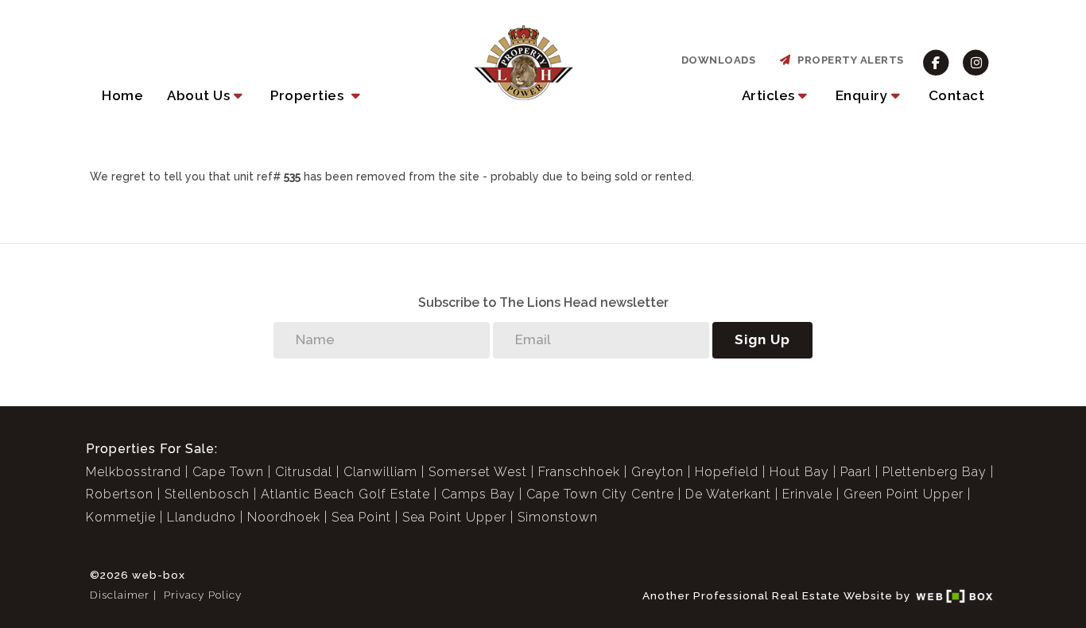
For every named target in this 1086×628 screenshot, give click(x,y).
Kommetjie (121, 517)
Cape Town (228, 471)
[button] (206, 95)
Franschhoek (579, 471)
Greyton (657, 471)
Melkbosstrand (133, 471)
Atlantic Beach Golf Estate (345, 494)
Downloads (718, 60)
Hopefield (726, 471)
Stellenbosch (207, 494)
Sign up (762, 339)
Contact (957, 95)
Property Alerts (848, 60)
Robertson (119, 494)
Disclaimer (119, 594)
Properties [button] (308, 95)
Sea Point (361, 517)
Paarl (855, 471)
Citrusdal (303, 471)
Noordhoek (283, 517)
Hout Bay (799, 471)
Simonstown (558, 517)
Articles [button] (768, 95)
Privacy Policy (203, 594)
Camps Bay (478, 494)
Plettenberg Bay (934, 471)
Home (122, 95)
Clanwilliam (380, 471)
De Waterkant (728, 494)
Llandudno (201, 517)
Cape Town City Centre (600, 494)
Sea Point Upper (454, 517)
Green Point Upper (904, 494)
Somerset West (478, 471)
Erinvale (807, 494)
